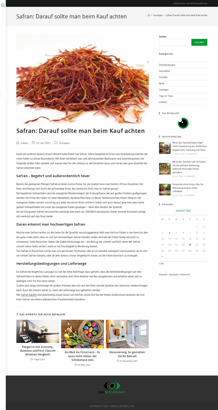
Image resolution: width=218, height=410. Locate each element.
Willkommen (185, 274)
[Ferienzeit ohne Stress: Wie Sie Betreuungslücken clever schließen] (165, 189)
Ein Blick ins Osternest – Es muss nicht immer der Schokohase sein (82, 356)
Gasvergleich (174, 274)
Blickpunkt (163, 274)
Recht (161, 83)
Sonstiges (64, 143)
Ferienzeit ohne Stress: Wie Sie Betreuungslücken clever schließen (188, 188)
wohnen (163, 102)
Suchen (162, 36)
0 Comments (192, 154)
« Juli (161, 263)
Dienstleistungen (167, 64)
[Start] (149, 15)
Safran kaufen (29, 294)
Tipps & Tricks (166, 96)
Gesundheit (164, 71)
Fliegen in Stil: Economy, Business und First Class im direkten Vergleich (37, 350)
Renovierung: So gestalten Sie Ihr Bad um (127, 354)
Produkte (163, 77)
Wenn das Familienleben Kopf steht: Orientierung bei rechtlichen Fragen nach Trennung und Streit (190, 146)
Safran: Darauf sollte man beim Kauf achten (186, 15)
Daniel (24, 143)
